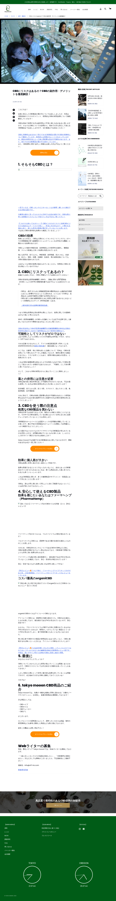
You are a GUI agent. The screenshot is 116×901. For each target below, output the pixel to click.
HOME (6, 16)
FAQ (6, 843)
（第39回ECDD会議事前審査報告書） (34, 305)
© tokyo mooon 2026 (10, 895)
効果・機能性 (22, 16)
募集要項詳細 (23, 770)
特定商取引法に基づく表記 (50, 828)
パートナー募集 (10, 850)
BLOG (13, 16)
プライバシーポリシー (49, 832)
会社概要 (7, 854)
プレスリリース (47, 836)
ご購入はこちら (58, 805)
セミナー (82, 229)
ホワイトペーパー (84, 224)
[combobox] (88, 196)
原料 (6, 828)
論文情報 (82, 220)
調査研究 (7, 839)
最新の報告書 (39, 346)
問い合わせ (8, 847)
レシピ (7, 832)
